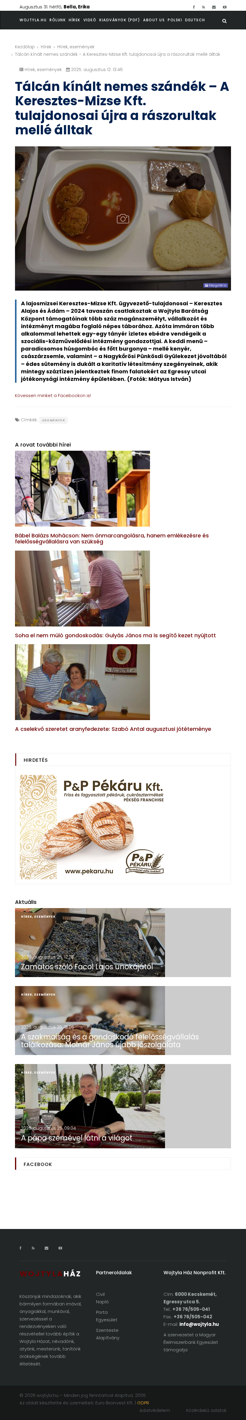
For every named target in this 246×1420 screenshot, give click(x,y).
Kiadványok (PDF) (119, 19)
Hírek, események (75, 47)
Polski (175, 19)
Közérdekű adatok (206, 1410)
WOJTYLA (50, 1274)
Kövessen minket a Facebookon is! (53, 395)
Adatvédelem (155, 1410)
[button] (59, 20)
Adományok (53, 420)
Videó (90, 19)
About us (154, 19)
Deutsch (195, 19)
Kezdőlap (25, 47)
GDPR (143, 1403)
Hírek (74, 19)
